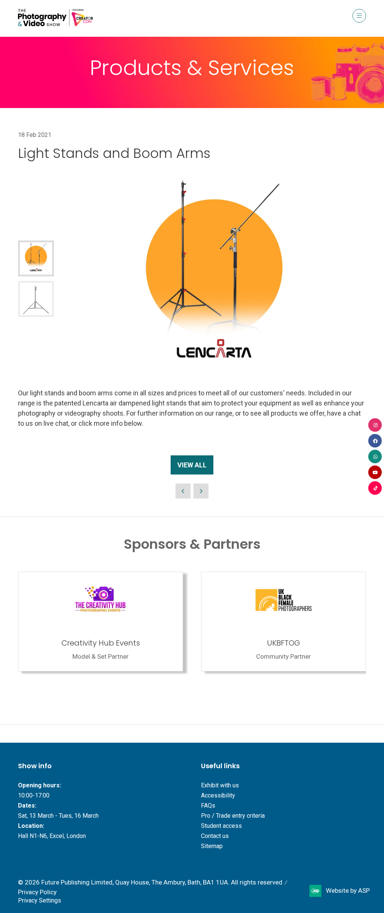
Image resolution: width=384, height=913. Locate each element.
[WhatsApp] (375, 456)
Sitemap (212, 846)
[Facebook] (375, 440)
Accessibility (218, 795)
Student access (221, 825)
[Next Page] (201, 491)
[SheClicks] (122, 621)
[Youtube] (375, 472)
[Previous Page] (183, 491)
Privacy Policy (37, 892)
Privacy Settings (39, 900)
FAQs (208, 805)
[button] (359, 16)
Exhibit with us (220, 785)
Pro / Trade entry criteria (233, 815)
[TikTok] (375, 488)
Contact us (215, 835)
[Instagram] (375, 425)
